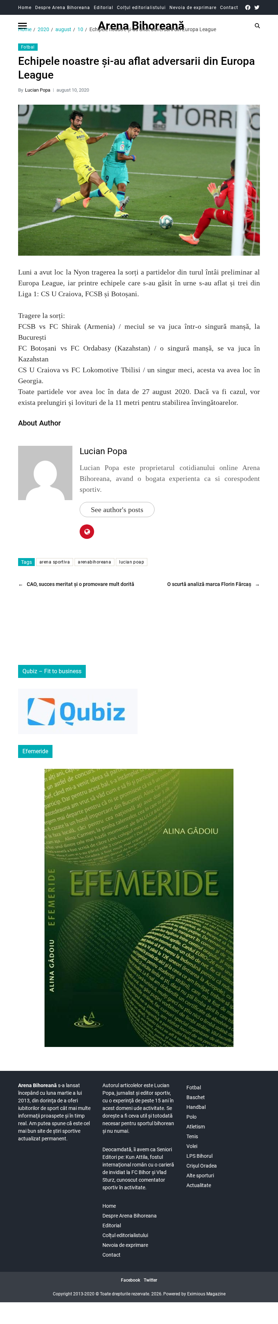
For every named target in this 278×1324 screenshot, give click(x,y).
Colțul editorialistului (141, 7)
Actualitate (198, 1185)
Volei (191, 1146)
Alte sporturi (200, 1175)
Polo (191, 1117)
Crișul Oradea (201, 1166)
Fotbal (28, 47)
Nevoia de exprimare (192, 7)
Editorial (103, 7)
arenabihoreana (94, 562)
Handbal (196, 1107)
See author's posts (117, 510)
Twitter (150, 1280)
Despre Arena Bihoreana (62, 7)
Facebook (130, 1280)
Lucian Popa (37, 90)
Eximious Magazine (206, 1293)
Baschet (195, 1097)
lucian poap (131, 562)
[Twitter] (257, 7)
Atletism (195, 1127)
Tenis (192, 1136)
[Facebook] (248, 7)
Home (24, 7)
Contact (229, 7)
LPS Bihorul (199, 1156)
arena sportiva (54, 562)
